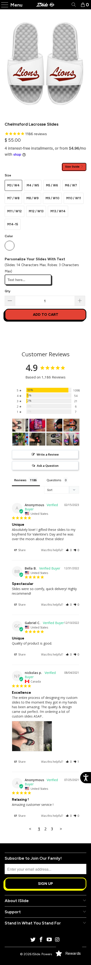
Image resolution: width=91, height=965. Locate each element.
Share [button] (22, 550)
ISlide (36, 954)
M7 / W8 (13, 198)
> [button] (61, 828)
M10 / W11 (73, 198)
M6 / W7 (71, 185)
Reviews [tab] (20, 480)
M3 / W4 (13, 185)
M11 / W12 (14, 211)
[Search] (73, 4)
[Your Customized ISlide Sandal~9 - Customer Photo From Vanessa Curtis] (71, 439)
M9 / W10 (52, 198)
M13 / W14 (58, 211)
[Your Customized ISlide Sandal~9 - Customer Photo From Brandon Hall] (37, 425)
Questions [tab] (54, 480)
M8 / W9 (32, 198)
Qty (7, 291)
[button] (68, 550)
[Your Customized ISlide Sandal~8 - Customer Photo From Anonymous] (37, 439)
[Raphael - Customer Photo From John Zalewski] (54, 425)
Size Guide (72, 166)
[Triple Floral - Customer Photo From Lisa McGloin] (71, 425)
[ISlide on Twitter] (33, 940)
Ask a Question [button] (48, 466)
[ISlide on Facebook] (41, 940)
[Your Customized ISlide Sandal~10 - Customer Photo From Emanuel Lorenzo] (54, 439)
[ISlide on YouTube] (49, 940)
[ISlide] (45, 4)
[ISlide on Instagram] (57, 940)
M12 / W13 (36, 211)
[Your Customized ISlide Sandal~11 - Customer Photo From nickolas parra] (20, 425)
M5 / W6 (52, 185)
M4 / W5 (33, 185)
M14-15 (12, 224)
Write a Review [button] (48, 454)
